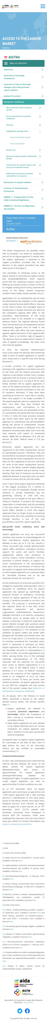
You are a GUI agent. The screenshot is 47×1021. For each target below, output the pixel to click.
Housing (9, 125)
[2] (42, 293)
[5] (10, 442)
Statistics (8, 69)
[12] (42, 650)
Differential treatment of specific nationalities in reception (19, 175)
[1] (25, 268)
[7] (43, 543)
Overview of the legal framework (14, 77)
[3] (43, 336)
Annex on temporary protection (17, 824)
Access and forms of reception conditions (18, 117)
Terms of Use (28, 1003)
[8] (43, 563)
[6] (9, 501)
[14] (17, 751)
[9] (33, 578)
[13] (8, 704)
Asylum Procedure (12, 96)
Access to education (17, 144)
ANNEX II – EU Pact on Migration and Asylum (19, 207)
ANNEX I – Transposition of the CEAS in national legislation (18, 198)
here (20, 860)
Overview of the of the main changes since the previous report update (17, 87)
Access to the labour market (20, 137)
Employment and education (17, 131)
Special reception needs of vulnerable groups (21, 157)
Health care (11, 150)
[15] (11, 798)
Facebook (27, 1010)
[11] (23, 638)
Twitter (19, 1010)
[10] (22, 629)
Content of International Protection (16, 189)
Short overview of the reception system (19, 109)
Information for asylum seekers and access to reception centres (21, 166)
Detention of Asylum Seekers (17, 182)
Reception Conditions (14, 102)
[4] (11, 361)
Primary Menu (43, 6)
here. (21, 871)
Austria (14, 57)
